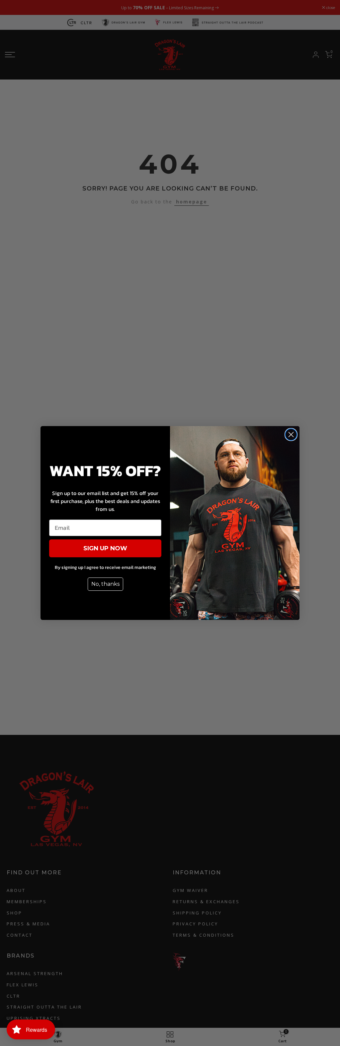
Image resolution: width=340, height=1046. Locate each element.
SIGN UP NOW (105, 548)
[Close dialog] (291, 434)
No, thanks (105, 584)
